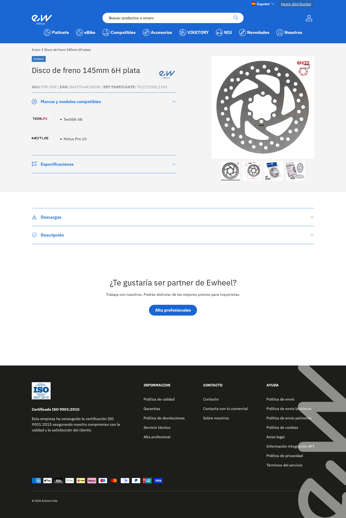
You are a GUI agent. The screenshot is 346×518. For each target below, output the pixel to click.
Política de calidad (159, 399)
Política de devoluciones (164, 418)
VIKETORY (198, 32)
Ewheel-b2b (49, 500)
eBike (89, 32)
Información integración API (290, 446)
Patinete (60, 32)
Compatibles (123, 32)
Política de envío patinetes (289, 418)
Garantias (152, 408)
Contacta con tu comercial (225, 408)
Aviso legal (275, 436)
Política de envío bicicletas (289, 408)
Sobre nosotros (216, 418)
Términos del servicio (284, 465)
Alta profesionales (173, 310)
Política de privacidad (284, 455)
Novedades (258, 32)
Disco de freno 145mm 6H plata (67, 49)
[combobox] (173, 18)
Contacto (211, 399)
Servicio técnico (157, 427)
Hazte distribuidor (296, 4)
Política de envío (280, 399)
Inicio (36, 49)
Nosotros (293, 32)
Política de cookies (282, 427)
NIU (228, 32)
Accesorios (161, 32)
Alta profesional (157, 436)
